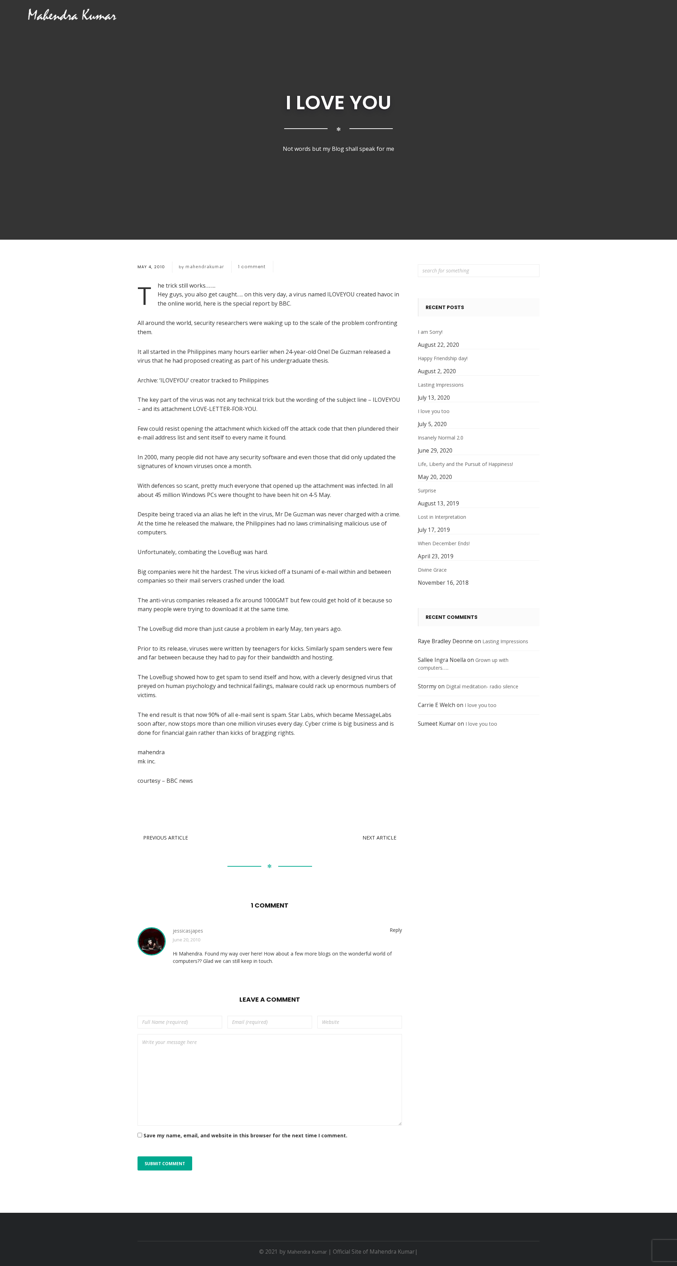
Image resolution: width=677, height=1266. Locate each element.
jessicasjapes (188, 930)
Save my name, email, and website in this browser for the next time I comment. (245, 1135)
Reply (396, 930)
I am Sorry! (430, 331)
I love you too (434, 411)
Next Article (379, 837)
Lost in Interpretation (442, 517)
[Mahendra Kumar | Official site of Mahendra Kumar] (72, 14)
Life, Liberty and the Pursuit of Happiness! (465, 464)
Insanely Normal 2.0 (440, 437)
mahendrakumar (204, 267)
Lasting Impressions (441, 384)
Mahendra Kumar (307, 1251)
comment (252, 267)
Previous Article (165, 837)
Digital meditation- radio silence (482, 686)
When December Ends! (444, 543)
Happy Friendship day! (443, 358)
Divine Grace (432, 569)
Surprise (427, 490)
